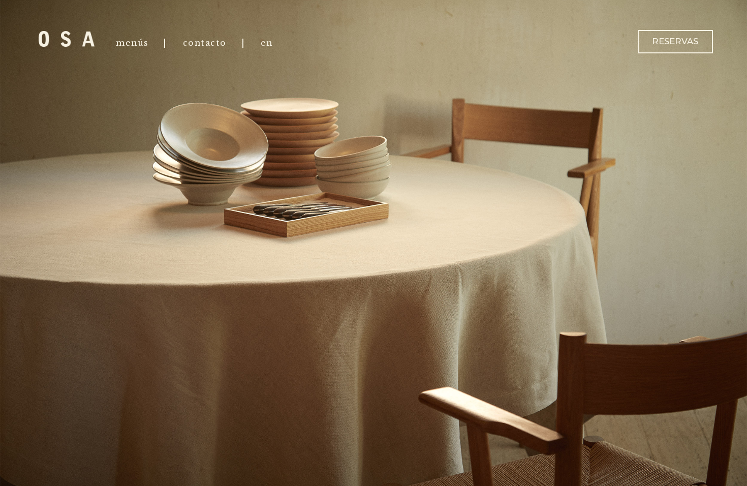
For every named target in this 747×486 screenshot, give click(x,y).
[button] (560, 243)
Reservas (675, 41)
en (267, 43)
